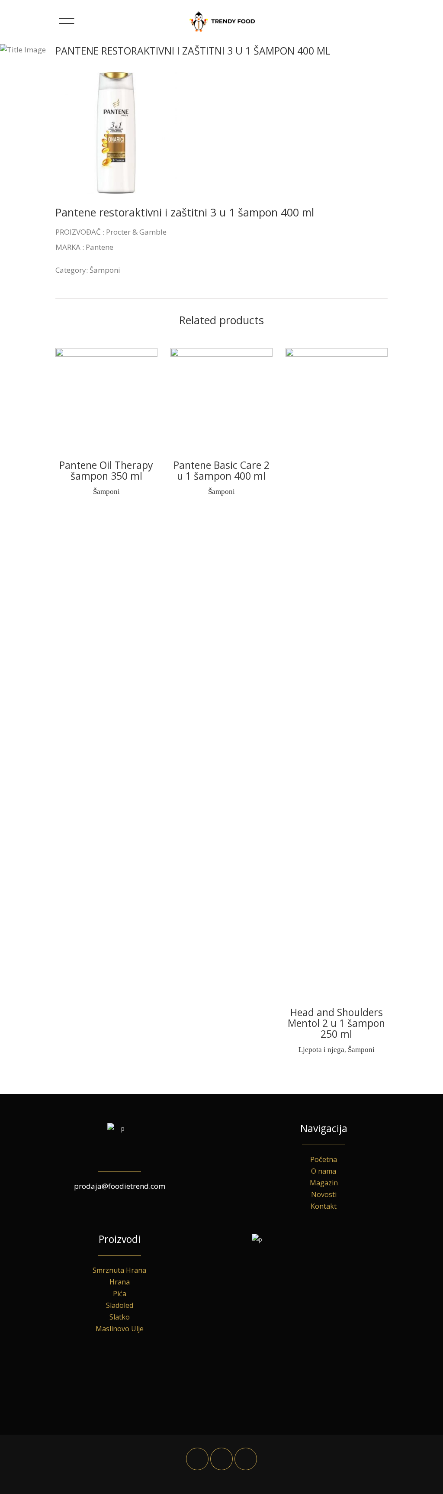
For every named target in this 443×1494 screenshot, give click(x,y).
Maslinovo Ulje (120, 1328)
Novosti (324, 1194)
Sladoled (119, 1305)
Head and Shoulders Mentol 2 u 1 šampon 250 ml (336, 1023)
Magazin (324, 1182)
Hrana (119, 1282)
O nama (323, 1171)
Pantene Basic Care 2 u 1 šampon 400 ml (221, 470)
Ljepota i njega (321, 1049)
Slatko (119, 1317)
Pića (119, 1293)
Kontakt (324, 1206)
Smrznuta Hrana (119, 1270)
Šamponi (105, 270)
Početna (323, 1159)
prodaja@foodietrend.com (119, 1186)
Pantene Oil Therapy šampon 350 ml (106, 470)
